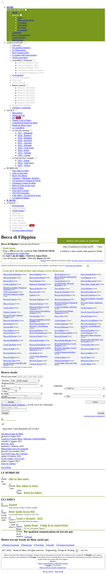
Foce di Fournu (86, 316)
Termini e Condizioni (21, 107)
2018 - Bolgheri (24, 135)
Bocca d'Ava (8, 281)
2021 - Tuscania (25, 143)
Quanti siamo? (18, 210)
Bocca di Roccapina (37, 340)
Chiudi (98, 251)
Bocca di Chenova (36, 304)
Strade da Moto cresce (21, 125)
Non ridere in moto (20, 171)
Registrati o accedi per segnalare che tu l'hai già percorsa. (87, 260)
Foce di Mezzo (8, 330)
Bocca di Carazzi (9, 299)
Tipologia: (5, 388)
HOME (10, 7)
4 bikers (43, 261)
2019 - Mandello (25, 138)
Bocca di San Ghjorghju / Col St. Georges (92, 340)
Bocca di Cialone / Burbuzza (91, 303)
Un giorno (22, 22)
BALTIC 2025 (7, 444)
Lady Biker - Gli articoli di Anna (26, 195)
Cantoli (32, 295)
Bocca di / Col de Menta (39, 326)
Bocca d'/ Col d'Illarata (89, 320)
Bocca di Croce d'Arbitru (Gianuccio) (64, 312)
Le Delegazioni (19, 50)
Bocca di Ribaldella (10, 340)
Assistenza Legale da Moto (24, 183)
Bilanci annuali (19, 85)
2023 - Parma (23, 160)
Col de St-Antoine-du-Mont (65, 352)
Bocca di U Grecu (87, 361)
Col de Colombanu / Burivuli (66, 307)
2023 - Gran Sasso (26, 148)
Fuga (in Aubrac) (8, 463)
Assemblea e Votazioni (22, 60)
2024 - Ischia (23, 150)
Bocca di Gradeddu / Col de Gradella (40, 320)
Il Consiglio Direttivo (21, 48)
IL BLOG (11, 200)
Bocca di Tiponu (36, 361)
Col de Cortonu (86, 308)
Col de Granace (60, 320)
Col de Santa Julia (87, 345)
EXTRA (11, 110)
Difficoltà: (57, 394)
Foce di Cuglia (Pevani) (90, 312)
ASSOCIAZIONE (15, 43)
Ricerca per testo (8, 398)
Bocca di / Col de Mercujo (91, 326)
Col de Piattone (86, 333)
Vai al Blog (6, 467)
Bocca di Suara (9, 357)
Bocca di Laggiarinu (37, 324)
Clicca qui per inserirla (73, 265)
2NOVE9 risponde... (21, 193)
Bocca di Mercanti (61, 327)
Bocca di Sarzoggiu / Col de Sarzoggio (40, 349)
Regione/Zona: (8, 383)
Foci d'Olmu (59, 330)
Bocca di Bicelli (36, 288)
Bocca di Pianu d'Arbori (63, 333)
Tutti (20, 18)
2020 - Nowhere (25, 140)
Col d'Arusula (86, 278)
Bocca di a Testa (9, 361)
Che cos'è (16, 45)
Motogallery (17, 113)
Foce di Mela (8, 327)
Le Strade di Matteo (20, 198)
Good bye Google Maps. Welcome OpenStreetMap (23, 439)
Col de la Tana (60, 357)
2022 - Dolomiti (25, 145)
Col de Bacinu (60, 281)
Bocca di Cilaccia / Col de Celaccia (39, 308)
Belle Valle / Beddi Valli (90, 284)
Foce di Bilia (59, 288)
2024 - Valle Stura (25, 163)
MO (16, 118)
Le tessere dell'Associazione (24, 55)
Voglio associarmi (20, 57)
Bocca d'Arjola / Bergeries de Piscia (65, 278)
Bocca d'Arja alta (9, 278)
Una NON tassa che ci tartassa (14, 454)
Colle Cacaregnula (10, 292)
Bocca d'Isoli (8, 324)
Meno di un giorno (26, 20)
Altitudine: (58, 386)
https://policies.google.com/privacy (53, 567)
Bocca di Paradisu (87, 330)
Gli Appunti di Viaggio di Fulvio (26, 180)
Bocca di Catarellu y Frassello (92, 299)
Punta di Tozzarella (62, 361)
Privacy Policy (48, 571)
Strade (15, 12)
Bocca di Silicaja (9, 353)
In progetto (22, 30)
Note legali (59, 571)
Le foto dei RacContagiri (23, 158)
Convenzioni (17, 75)
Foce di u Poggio (36, 336)
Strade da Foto (18, 115)
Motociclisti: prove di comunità (14, 449)
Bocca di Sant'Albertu (38, 345)
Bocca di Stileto (87, 353)
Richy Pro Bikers (19, 175)
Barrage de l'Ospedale (38, 284)
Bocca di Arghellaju (88, 274)
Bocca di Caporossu (88, 295)
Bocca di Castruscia (62, 299)
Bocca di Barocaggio (89, 281)
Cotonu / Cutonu (9, 312)
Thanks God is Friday (21, 120)
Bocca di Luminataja (88, 324)
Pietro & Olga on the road (23, 185)
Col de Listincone (61, 324)
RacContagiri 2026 (20, 52)
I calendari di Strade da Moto (24, 123)
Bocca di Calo (35, 292)
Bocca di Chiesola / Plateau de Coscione (66, 303)
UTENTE (11, 203)
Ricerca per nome (8, 376)
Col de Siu (33, 353)
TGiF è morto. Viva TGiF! (12, 458)
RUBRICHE (13, 168)
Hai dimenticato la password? (94, 416)
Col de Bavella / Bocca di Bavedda (64, 284)
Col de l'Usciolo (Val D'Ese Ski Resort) (14, 364)
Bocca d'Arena (60, 274)
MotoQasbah (17, 40)
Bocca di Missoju (36, 330)
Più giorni (22, 27)
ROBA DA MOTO (15, 10)
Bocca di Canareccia (88, 292)
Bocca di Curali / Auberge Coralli (13, 316)
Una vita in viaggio (20, 190)
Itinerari (15, 15)
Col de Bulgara (86, 288)
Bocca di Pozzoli (61, 336)
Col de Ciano (8, 308)
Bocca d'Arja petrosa (37, 278)
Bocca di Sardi (8, 349)
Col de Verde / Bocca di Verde (66, 363)
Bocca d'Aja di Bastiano (12, 274)
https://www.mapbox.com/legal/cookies (53, 563)
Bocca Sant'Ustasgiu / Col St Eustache (65, 344)
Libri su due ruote (20, 173)
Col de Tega (85, 357)
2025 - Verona (24, 165)
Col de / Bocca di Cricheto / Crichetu (40, 312)
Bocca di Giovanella (11, 320)
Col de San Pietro (9, 345)
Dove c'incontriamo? (21, 35)
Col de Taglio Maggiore (38, 356)
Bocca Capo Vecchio (62, 295)
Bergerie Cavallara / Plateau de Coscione (14, 288)
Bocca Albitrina (35, 274)
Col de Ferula (35, 316)
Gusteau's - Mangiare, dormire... (26, 178)
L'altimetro (17, 32)
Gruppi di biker (19, 37)
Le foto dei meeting (21, 130)
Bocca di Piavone (10, 336)
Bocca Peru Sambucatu (38, 333)
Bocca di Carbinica (37, 299)
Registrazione (18, 205)
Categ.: (4, 391)
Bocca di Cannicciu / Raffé (13, 294)
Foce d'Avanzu (35, 281)
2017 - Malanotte (25, 133)
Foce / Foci (59, 316)
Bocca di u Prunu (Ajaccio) (91, 335)
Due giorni (22, 25)
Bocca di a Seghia (87, 349)
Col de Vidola (86, 364)
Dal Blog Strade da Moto (12, 434)
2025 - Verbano (24, 153)
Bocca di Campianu (62, 292)
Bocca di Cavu (8, 304)
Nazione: (5, 380)
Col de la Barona (9, 284)
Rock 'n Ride (18, 188)
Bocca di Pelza (8, 333)
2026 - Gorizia (24, 155)
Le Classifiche (18, 128)
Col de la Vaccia (36, 364)
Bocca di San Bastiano (63, 340)
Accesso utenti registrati (22, 230)
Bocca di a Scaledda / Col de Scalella (65, 349)
